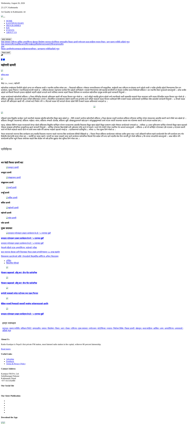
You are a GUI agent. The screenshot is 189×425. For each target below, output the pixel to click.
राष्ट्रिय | (74, 328)
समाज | (45, 328)
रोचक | (68, 328)
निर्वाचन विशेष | (119, 328)
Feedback (10, 361)
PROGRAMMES (13, 25)
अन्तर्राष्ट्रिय (27, 42)
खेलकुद (35, 42)
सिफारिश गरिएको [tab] (12, 263)
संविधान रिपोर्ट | (27, 328)
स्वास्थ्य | (5, 328)
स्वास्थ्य (48, 42)
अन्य (2, 46)
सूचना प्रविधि (115, 42)
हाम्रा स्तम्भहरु (6, 39)
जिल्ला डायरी (73, 42)
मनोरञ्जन (82, 42)
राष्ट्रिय (14, 42)
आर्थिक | (156, 328)
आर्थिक (20, 42)
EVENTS (10, 30)
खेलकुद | (139, 328)
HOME (9, 21)
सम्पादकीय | (37, 328)
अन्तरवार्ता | (179, 328)
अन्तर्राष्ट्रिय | (170, 328)
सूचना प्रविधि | (15, 328)
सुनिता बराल (5, 75)
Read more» (6, 349)
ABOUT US (11, 32)
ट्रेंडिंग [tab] (8, 261)
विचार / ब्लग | (60, 328)
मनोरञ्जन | (93, 328)
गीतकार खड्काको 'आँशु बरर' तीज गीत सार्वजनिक (19, 273)
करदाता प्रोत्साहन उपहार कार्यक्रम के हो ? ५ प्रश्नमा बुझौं (22, 238)
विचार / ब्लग (105, 42)
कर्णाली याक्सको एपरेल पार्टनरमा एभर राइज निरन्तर (19, 293)
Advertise (10, 359)
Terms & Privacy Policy (16, 364)
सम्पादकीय (64, 42)
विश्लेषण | (51, 328)
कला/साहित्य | (148, 328)
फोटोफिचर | (102, 328)
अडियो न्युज (125, 42)
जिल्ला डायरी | (130, 328)
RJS (8, 28)
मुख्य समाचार (6, 42)
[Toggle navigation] (4, 17)
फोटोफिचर (55, 42)
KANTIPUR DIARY (15, 23)
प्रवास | (110, 328)
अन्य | (162, 328)
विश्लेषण (41, 42)
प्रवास (98, 42)
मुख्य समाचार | (83, 328)
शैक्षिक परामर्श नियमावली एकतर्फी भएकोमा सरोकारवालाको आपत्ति (24, 304)
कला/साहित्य (91, 42)
